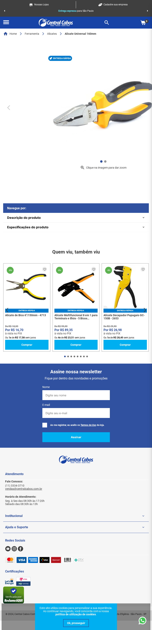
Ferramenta (32, 33)
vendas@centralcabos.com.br (23, 488)
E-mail (46, 404)
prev (7, 310)
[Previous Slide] (4, 11)
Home (13, 33)
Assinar (76, 437)
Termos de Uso (88, 425)
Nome (46, 387)
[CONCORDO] (76, 623)
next (145, 310)
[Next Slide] (147, 11)
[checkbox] (44, 425)
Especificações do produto (27, 227)
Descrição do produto (24, 218)
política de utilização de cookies (75, 614)
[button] (6, 22)
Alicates (52, 33)
